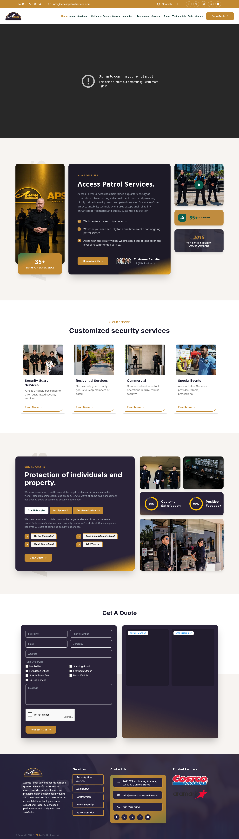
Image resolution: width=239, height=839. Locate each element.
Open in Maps (136, 633)
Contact (199, 16)
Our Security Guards (88, 510)
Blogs (167, 16)
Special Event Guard (40, 675)
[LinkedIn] (211, 4)
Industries (127, 16)
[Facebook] (189, 4)
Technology (143, 16)
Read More (32, 407)
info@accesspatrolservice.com (71, 4)
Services (82, 16)
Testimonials (179, 16)
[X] (196, 4)
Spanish (167, 4)
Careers (155, 16)
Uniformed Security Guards (105, 16)
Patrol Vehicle (80, 675)
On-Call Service (37, 680)
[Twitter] (124, 817)
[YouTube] (218, 4)
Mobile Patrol (36, 666)
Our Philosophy (36, 510)
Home (64, 16)
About (72, 16)
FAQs (190, 16)
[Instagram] (203, 4)
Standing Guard (81, 666)
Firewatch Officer (82, 670)
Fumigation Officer (39, 670)
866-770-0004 (31, 4)
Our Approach (60, 510)
